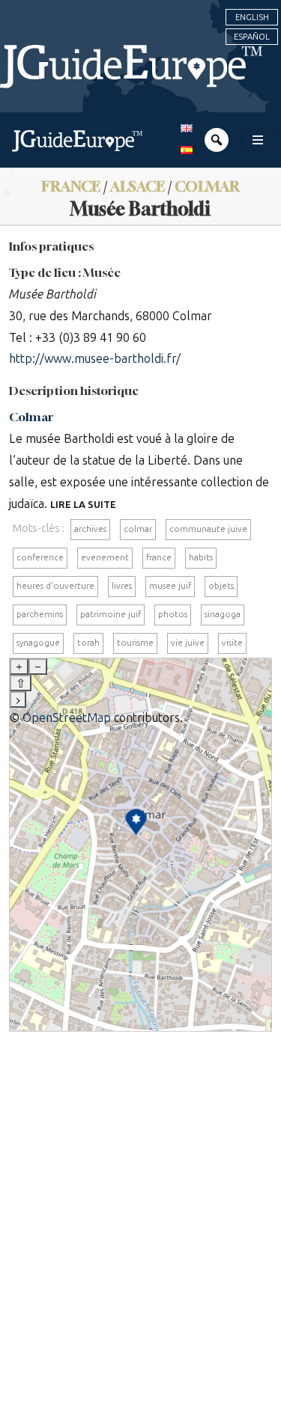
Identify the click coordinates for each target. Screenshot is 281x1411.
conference (40, 557)
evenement (105, 557)
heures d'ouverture (55, 586)
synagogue (38, 642)
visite (232, 642)
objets (221, 586)
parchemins (39, 614)
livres (122, 586)
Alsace (137, 186)
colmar (138, 529)
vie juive (188, 642)
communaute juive (208, 529)
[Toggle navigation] (258, 140)
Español (252, 36)
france (159, 557)
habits (201, 557)
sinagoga (223, 614)
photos (172, 614)
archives (90, 529)
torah (88, 642)
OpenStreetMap (66, 718)
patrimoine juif (110, 614)
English (252, 17)
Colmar (207, 186)
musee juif (170, 586)
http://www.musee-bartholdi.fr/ (95, 359)
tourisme (135, 642)
